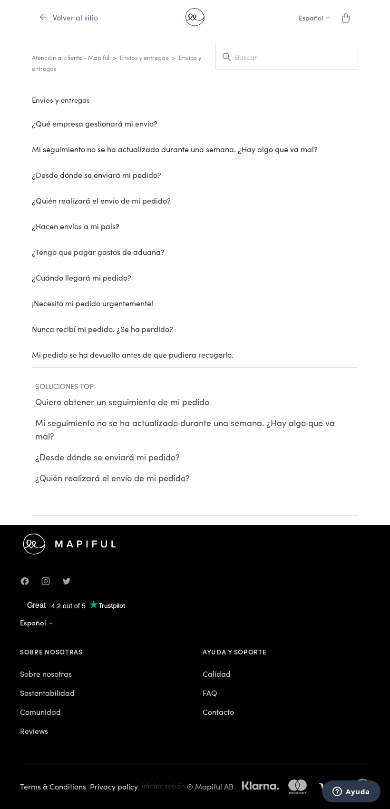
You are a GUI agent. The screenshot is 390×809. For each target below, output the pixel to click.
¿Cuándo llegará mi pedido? (81, 277)
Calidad (217, 673)
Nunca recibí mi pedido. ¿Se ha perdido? (102, 328)
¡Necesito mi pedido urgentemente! (92, 303)
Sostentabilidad (47, 692)
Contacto (218, 711)
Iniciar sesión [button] (163, 785)
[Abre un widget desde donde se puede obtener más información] (351, 792)
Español (34, 622)
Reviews (34, 730)
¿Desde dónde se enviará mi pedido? (96, 174)
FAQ (210, 692)
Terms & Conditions (53, 786)
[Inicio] (195, 17)
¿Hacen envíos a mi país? (75, 226)
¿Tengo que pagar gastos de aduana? (98, 251)
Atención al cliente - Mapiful (70, 57)
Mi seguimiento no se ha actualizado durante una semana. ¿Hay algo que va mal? (175, 149)
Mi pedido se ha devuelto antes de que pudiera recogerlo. (133, 354)
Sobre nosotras (46, 673)
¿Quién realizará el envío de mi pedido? (101, 200)
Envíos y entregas (144, 57)
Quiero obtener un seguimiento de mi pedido (122, 402)
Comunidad (40, 711)
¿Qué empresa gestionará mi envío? (94, 123)
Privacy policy (114, 786)
